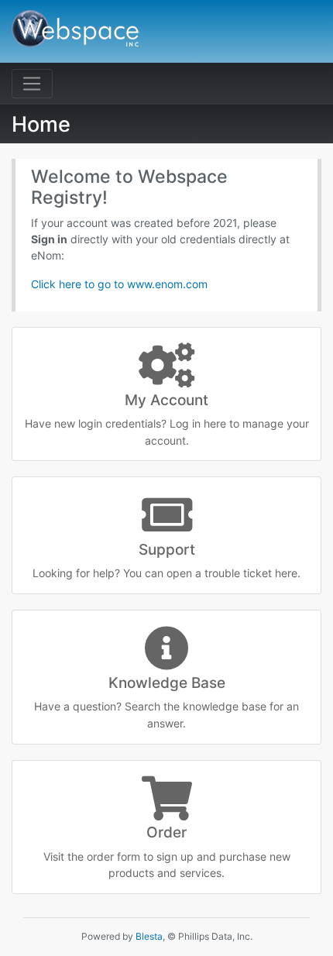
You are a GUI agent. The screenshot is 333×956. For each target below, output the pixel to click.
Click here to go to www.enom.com (119, 284)
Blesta (149, 936)
